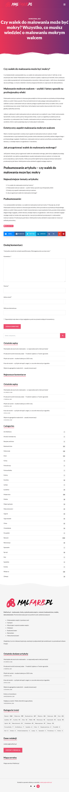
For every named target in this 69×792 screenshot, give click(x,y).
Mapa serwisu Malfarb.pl (11, 763)
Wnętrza (6, 571)
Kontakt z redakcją (13, 750)
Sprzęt (6, 552)
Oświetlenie (7, 528)
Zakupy (6, 576)
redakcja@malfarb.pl (10, 744)
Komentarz (7, 256)
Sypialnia (6, 562)
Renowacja (7, 542)
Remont (6, 538)
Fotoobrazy (7, 465)
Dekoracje (7, 451)
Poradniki (7, 533)
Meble (6, 499)
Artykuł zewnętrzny (10, 436)
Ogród (6, 514)
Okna (5, 523)
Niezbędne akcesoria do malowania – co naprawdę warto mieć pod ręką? (26, 349)
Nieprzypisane (8, 504)
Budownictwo (8, 446)
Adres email (8, 297)
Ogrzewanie (7, 518)
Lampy (6, 485)
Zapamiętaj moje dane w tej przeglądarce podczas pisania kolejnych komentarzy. (29, 319)
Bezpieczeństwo (9, 441)
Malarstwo (7, 494)
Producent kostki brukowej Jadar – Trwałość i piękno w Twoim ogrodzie (26, 353)
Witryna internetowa (10, 308)
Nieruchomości (8, 509)
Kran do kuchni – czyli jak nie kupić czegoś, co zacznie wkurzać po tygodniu (27, 363)
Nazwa (6, 286)
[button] (64, 4)
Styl (5, 557)
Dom (5, 456)
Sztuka (6, 567)
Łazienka (6, 489)
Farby (5, 460)
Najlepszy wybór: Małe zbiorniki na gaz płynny (18, 701)
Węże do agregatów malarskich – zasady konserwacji (20, 368)
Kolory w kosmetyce (10, 694)
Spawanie (6, 547)
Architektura (8, 432)
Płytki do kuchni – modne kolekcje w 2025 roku (18, 358)
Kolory (6, 475)
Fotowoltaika (8, 470)
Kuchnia (6, 480)
